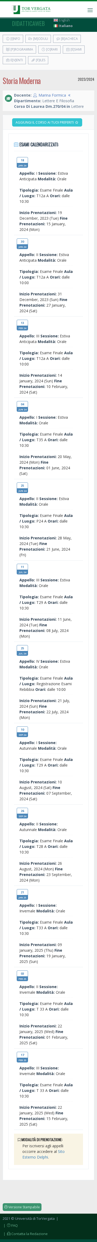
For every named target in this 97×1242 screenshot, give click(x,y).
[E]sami (76, 49)
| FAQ (10, 1225)
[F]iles (40, 60)
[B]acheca (69, 38)
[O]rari (51, 49)
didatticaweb (28, 23)
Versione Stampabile (24, 1207)
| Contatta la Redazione (25, 1233)
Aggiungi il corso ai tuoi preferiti (45, 122)
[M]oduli (40, 38)
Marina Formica (52, 95)
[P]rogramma (21, 49)
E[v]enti (16, 60)
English (64, 20)
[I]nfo (15, 38)
